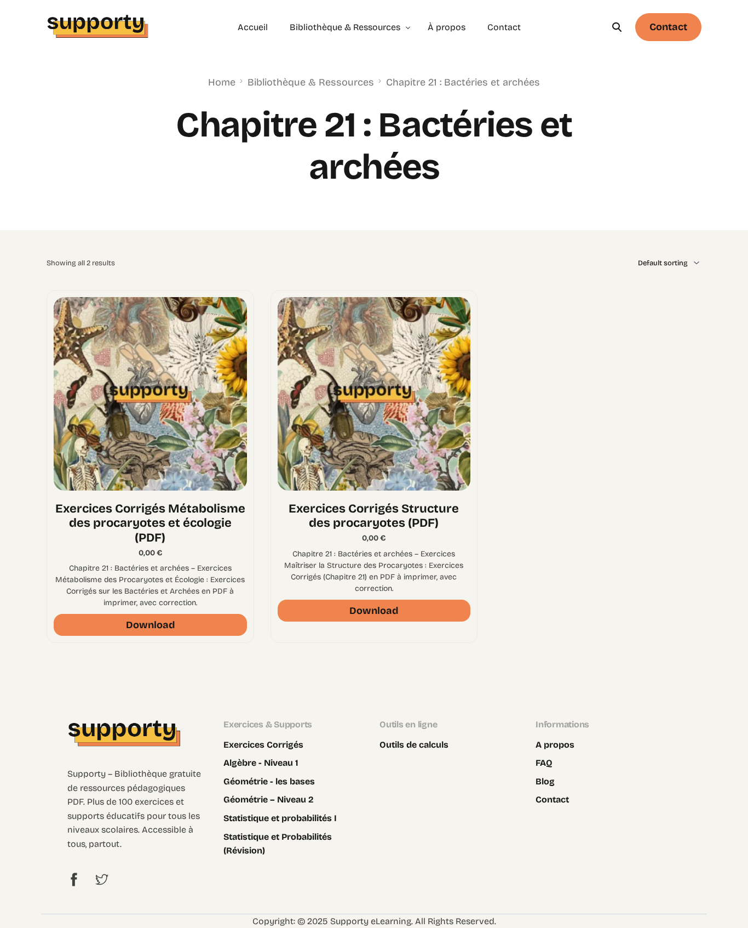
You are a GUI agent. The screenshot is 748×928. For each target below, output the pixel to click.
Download (150, 625)
